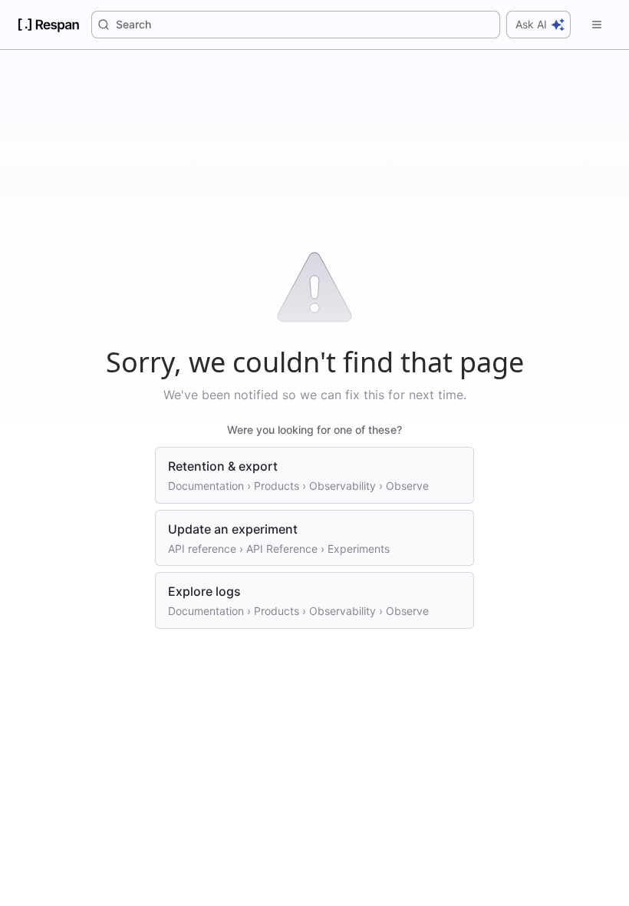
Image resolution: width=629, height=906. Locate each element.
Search (133, 24)
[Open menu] (597, 24)
